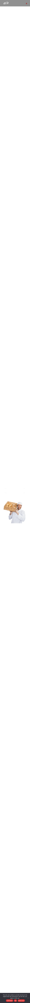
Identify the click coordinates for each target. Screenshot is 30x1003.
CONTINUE (9, 1000)
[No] (28, 998)
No (15, 1000)
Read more (21, 1000)
